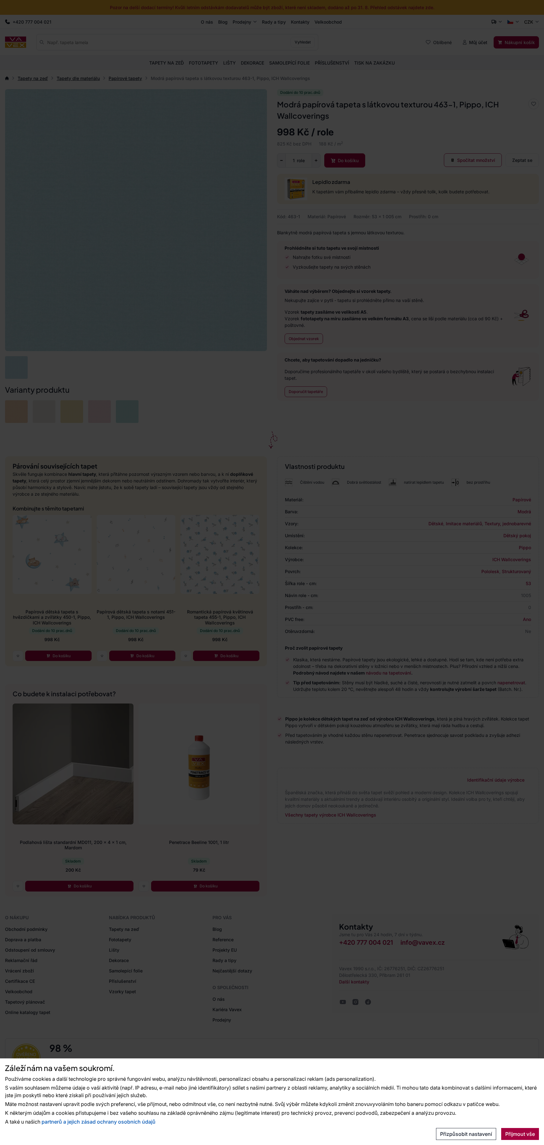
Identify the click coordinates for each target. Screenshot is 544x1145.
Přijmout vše (520, 1134)
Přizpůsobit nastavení (466, 1134)
